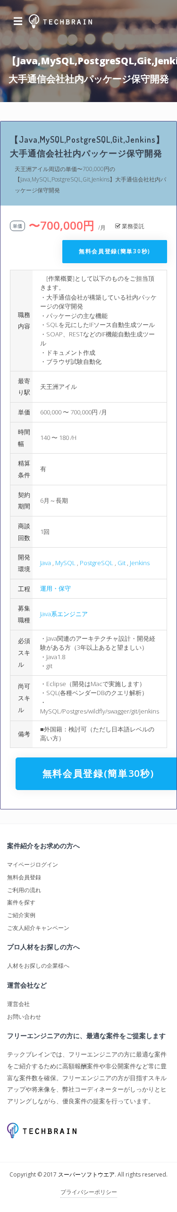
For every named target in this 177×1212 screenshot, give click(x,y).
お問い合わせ (24, 1017)
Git (122, 563)
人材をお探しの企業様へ (38, 966)
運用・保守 (55, 588)
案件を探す (21, 902)
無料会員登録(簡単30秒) (115, 251)
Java (45, 563)
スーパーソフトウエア (86, 1174)
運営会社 (18, 1004)
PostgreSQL (96, 563)
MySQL (65, 563)
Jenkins (140, 563)
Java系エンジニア (64, 614)
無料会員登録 (24, 877)
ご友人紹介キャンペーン (38, 928)
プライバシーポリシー (88, 1192)
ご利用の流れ (24, 890)
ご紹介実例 (21, 915)
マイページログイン (32, 864)
